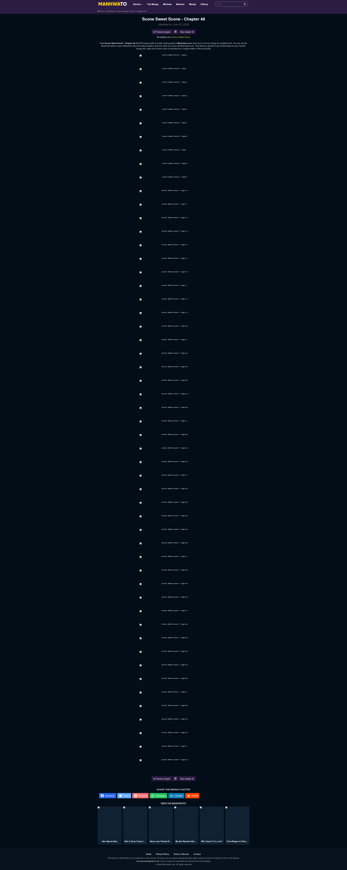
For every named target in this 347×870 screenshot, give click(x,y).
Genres (137, 4)
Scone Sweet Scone (181, 37)
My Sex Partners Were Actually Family (193, 841)
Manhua (180, 4)
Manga (192, 4)
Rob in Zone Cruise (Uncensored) (139, 841)
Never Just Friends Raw (161, 841)
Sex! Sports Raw (109, 841)
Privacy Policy (162, 854)
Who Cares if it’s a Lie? (211, 841)
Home (148, 854)
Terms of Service (181, 854)
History (204, 4)
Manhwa (167, 4)
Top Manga (152, 4)
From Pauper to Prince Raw (239, 841)
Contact (197, 854)
